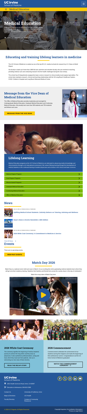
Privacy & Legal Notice (76, 411)
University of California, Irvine (33, 392)
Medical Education (19, 9)
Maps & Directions (9, 395)
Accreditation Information (74, 409)
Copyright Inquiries (60, 409)
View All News (8, 241)
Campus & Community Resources (31, 400)
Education (17, 37)
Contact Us (7, 392)
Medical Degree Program (13, 174)
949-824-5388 (26, 387)
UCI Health (27, 395)
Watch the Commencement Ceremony (65, 364)
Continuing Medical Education (15, 191)
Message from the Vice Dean (19, 113)
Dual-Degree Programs (13, 178)
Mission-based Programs (13, 182)
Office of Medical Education (14, 195)
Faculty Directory (9, 399)
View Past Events (14, 254)
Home (9, 37)
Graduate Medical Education (15, 186)
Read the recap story (17, 365)
